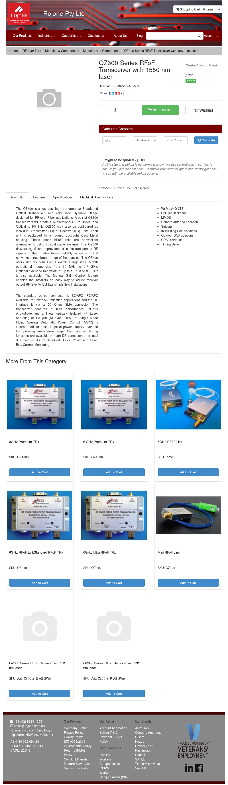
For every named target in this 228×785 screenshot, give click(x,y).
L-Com (139, 737)
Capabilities (70, 35)
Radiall (140, 754)
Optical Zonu (144, 746)
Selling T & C (109, 732)
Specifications (63, 197)
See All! (140, 768)
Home (13, 50)
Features (39, 197)
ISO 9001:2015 (74, 741)
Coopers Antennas (148, 732)
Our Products (22, 35)
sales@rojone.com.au (29, 725)
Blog (139, 35)
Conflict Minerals (75, 759)
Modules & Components (62, 50)
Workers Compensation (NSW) (110, 763)
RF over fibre (32, 50)
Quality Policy (73, 737)
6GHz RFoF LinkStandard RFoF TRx (36, 552)
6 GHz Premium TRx (98, 441)
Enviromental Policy (78, 746)
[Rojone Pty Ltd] (18, 12)
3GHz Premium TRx (24, 441)
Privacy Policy (73, 732)
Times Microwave (147, 763)
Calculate (208, 140)
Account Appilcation (113, 728)
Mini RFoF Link (169, 552)
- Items (197, 9)
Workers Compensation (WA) (114, 774)
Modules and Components (101, 50)
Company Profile (75, 728)
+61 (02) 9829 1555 (27, 721)
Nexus (139, 741)
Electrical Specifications (96, 197)
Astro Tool (142, 728)
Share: (104, 93)
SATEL (140, 759)
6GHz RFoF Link (170, 441)
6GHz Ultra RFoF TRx (99, 552)
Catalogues (96, 35)
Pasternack (143, 750)
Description (17, 197)
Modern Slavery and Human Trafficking (78, 765)
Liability (105, 754)
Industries (45, 35)
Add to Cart (162, 110)
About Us (121, 35)
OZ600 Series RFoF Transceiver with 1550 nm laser (161, 50)
